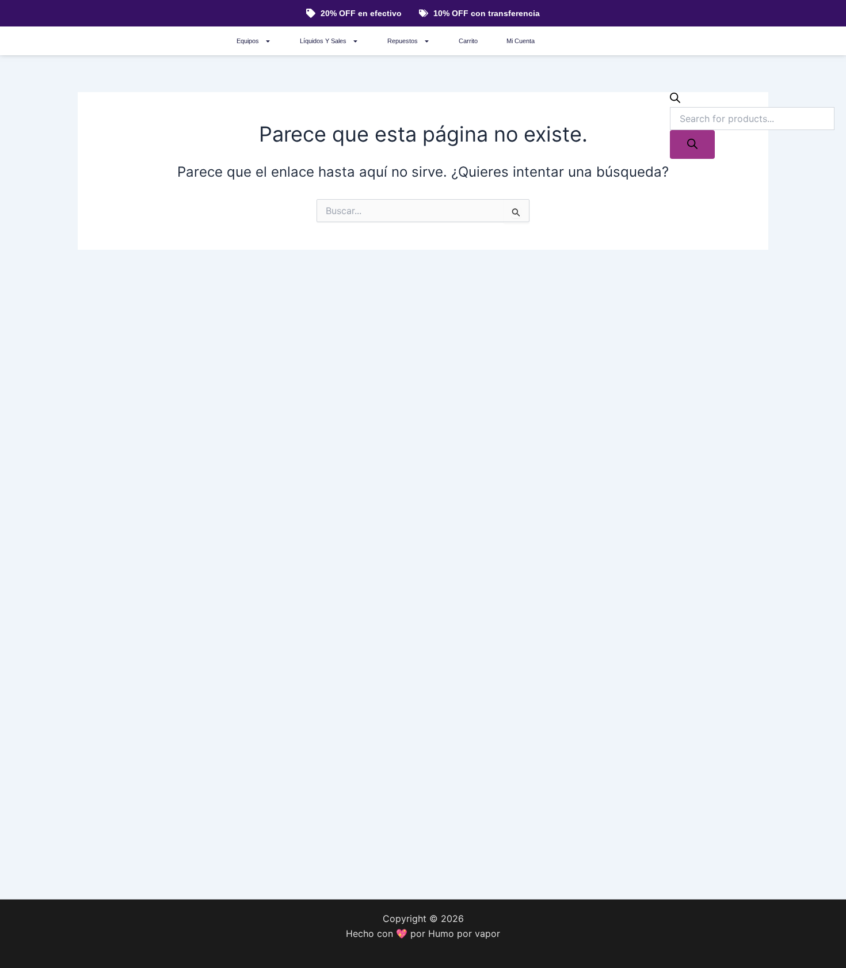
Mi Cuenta (520, 40)
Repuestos (402, 40)
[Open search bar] (675, 99)
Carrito (468, 40)
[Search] (692, 144)
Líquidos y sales (323, 40)
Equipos (248, 40)
